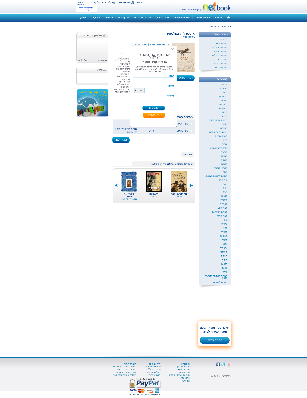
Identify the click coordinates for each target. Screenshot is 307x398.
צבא (225, 244)
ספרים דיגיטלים (219, 55)
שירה (225, 272)
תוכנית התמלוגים (143, 17)
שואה (224, 268)
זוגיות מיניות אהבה (218, 132)
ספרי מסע (222, 208)
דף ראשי (226, 26)
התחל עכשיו (215, 340)
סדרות (224, 196)
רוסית (224, 260)
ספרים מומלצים (219, 47)
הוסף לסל (120, 139)
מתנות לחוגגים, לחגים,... (215, 176)
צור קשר (140, 2)
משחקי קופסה (220, 168)
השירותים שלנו (202, 17)
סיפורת (223, 200)
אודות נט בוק (162, 17)
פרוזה (224, 240)
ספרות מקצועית (219, 212)
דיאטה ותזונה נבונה (218, 120)
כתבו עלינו (185, 378)
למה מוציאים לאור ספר (125, 372)
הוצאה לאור (184, 372)
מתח (225, 172)
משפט (224, 164)
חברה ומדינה (221, 136)
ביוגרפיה (223, 108)
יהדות (224, 144)
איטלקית (223, 96)
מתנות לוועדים (220, 282)
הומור (224, 124)
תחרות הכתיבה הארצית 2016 (216, 277)
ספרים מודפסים (219, 51)
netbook (204, 7)
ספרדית (223, 204)
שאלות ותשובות (182, 17)
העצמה (223, 128)
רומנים (224, 256)
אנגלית (224, 92)
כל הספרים (222, 39)
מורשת (224, 152)
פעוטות (223, 236)
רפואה (224, 264)
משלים (224, 160)
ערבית (224, 224)
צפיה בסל (102, 60)
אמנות (224, 100)
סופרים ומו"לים (153, 369)
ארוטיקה (223, 104)
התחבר (80, 5)
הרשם (81, 2)
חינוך (225, 140)
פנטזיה (224, 232)
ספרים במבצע (220, 63)
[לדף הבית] (228, 17)
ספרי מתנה (222, 216)
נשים (225, 192)
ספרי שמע (222, 59)
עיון (225, 220)
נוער (225, 184)
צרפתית (223, 248)
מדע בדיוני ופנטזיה (218, 148)
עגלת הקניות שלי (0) (103, 2)
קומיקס (223, 252)
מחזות (224, 156)
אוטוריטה (223, 88)
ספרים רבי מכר (220, 67)
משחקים (82, 17)
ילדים (224, 84)
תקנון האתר (124, 17)
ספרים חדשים (220, 43)
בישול (224, 112)
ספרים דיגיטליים (153, 366)
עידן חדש (223, 180)
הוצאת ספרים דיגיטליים (124, 366)
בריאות (224, 116)
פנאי (225, 228)
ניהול (225, 188)
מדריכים (109, 17)
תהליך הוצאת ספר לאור (124, 375)
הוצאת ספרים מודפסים (125, 369)
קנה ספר (219, 17)
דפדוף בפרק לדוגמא (187, 78)
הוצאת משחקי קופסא (179, 375)
